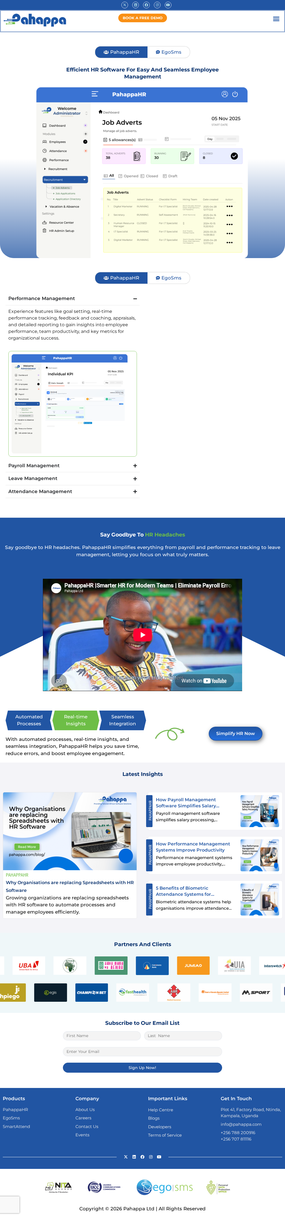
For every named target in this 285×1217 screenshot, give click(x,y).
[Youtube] (168, 5)
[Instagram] (157, 5)
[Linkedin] (135, 5)
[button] (276, 19)
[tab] (121, 52)
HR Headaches (165, 534)
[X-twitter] (124, 5)
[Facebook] (146, 5)
